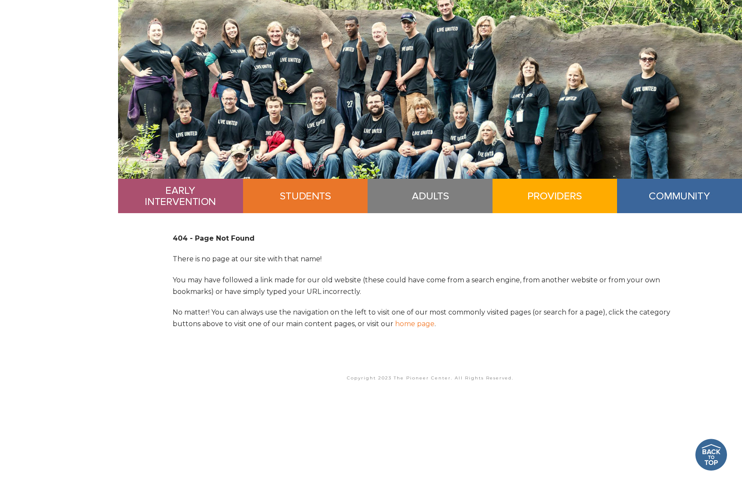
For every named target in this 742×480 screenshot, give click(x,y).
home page (415, 324)
